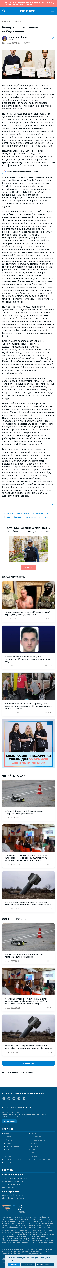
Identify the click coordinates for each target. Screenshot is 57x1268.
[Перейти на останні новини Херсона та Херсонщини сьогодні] (28, 11)
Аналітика (37, 1137)
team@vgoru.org (10, 1187)
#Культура (8, 513)
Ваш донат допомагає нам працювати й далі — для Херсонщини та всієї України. (28, 3)
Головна (6, 21)
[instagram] (9, 1100)
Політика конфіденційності (42, 1159)
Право (8, 1143)
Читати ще (28, 1063)
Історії (8, 1137)
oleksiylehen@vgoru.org (13, 1198)
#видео (17, 517)
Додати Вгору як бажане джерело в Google (22, 171)
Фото (35, 1143)
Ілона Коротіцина (18, 37)
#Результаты (29, 517)
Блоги (33, 1150)
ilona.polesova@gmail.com (14, 1178)
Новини (17, 21)
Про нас (7, 1156)
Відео (6, 1153)
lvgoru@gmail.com (11, 1184)
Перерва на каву (13, 1146)
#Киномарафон (41, 513)
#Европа (7, 517)
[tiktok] (24, 1100)
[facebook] (4, 1100)
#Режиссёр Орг (23, 513)
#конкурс (43, 517)
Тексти (33, 1134)
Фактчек (9, 1140)
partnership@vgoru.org (13, 1195)
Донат (27, 568)
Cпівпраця (8, 1162)
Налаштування (43, 1264)
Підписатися (9, 1121)
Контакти (34, 1156)
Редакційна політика (12, 1159)
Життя (8, 1150)
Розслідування (39, 1140)
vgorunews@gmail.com (13, 1181)
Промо (36, 1146)
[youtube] (14, 1100)
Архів (33, 1153)
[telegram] (19, 1100)
